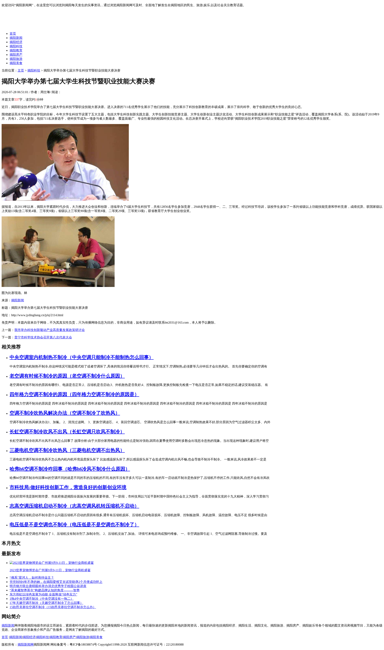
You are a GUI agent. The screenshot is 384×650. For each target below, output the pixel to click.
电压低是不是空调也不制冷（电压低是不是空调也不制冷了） (74, 524)
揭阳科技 (16, 46)
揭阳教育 (16, 50)
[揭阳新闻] (32, 26)
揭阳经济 (16, 42)
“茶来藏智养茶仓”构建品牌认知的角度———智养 (45, 590)
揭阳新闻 (16, 37)
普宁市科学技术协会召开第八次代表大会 (43, 337)
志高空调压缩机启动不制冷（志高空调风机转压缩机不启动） (74, 506)
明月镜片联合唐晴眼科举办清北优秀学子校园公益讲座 (48, 586)
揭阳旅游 (16, 59)
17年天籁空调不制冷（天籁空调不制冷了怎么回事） (46, 603)
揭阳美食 (16, 63)
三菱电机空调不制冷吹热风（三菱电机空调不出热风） (67, 450)
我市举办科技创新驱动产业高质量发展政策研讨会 (49, 330)
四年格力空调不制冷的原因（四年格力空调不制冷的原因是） (74, 394)
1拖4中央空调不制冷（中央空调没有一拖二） (42, 598)
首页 (13, 33)
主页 (21, 70)
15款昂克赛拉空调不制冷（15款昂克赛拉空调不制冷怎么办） (53, 607)
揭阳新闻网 (26, 644)
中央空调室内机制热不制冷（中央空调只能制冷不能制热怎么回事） (82, 357)
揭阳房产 (16, 54)
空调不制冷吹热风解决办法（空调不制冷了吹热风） (65, 413)
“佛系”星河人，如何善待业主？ (32, 577)
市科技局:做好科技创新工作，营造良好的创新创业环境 (68, 487)
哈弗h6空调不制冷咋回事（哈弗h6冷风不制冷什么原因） (70, 468)
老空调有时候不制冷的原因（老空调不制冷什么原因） (67, 375)
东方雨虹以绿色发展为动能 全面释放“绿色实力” (43, 594)
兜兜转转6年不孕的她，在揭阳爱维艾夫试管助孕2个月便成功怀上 (56, 581)
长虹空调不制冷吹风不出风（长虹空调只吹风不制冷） (67, 431)
